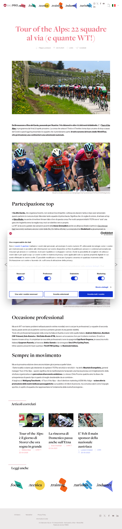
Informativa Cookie (42, 519)
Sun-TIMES (65, 525)
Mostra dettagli (102, 287)
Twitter (97, 4)
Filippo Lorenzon (45, 48)
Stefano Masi (26, 450)
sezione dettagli (92, 266)
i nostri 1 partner (21, 246)
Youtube (104, 4)
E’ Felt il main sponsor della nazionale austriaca (88, 440)
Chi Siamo (17, 515)
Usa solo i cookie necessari (26, 294)
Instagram (94, 4)
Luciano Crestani (87, 450)
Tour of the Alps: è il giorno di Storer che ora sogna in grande (31, 440)
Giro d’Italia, (19, 219)
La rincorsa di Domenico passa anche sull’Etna (61, 437)
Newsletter (29, 515)
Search (108, 5)
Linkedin (94, 7)
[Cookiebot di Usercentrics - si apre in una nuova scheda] (102, 233)
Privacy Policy (42, 515)
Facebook (101, 4)
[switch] (47, 278)
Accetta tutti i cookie (95, 294)
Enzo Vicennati (56, 446)
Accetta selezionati (61, 294)
